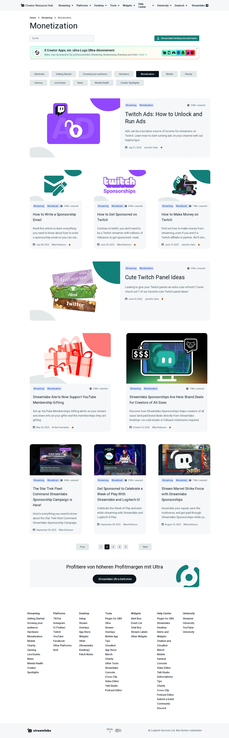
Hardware (124, 74)
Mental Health (102, 83)
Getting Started (63, 74)
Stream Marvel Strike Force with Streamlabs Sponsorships (183, 494)
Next (145, 547)
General (161, 658)
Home (33, 17)
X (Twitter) (59, 627)
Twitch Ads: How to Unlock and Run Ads (163, 118)
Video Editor (112, 681)
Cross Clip (111, 676)
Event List (136, 623)
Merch (108, 654)
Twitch (57, 631)
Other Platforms (62, 645)
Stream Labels (139, 631)
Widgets (83, 636)
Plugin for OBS (113, 618)
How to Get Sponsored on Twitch (117, 217)
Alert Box (136, 618)
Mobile (169, 74)
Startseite (39, 74)
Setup (82, 618)
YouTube (58, 636)
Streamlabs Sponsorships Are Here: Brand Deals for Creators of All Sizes (166, 399)
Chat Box (136, 627)
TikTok (57, 618)
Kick (55, 650)
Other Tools (112, 663)
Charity (188, 74)
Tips (107, 640)
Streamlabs (198, 5)
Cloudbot (110, 645)
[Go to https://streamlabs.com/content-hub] (37, 5)
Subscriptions (165, 676)
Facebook (59, 640)
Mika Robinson (59, 244)
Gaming (38, 83)
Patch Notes (86, 654)
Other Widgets (139, 636)
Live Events (60, 83)
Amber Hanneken (60, 427)
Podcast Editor (113, 690)
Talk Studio (111, 685)
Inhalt (141, 54)
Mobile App (111, 636)
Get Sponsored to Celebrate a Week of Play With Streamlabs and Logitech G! (120, 494)
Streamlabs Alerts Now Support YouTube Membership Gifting (64, 399)
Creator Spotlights (130, 83)
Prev (82, 547)
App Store (84, 631)
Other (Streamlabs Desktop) (86, 645)
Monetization (147, 74)
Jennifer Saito (151, 147)
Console (162, 663)
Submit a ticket (165, 699)
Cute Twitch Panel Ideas (155, 277)
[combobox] (62, 38)
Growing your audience (95, 74)
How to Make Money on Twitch (180, 217)
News (80, 83)
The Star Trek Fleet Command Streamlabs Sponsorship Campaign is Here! (52, 497)
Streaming (47, 17)
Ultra (108, 623)
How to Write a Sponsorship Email (54, 217)
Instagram (59, 623)
